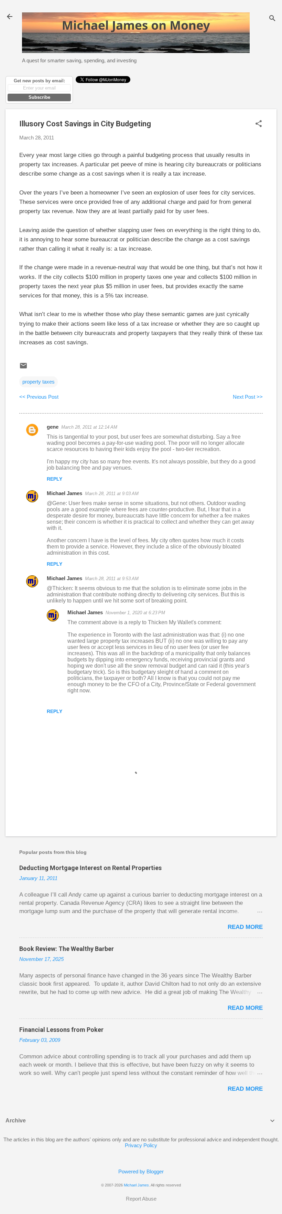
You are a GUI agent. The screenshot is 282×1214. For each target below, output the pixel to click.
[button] (258, 124)
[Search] (272, 18)
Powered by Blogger (141, 1171)
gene (52, 427)
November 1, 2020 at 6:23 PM (135, 612)
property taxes (38, 382)
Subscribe (39, 97)
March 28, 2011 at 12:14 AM (89, 427)
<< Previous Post (38, 397)
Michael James (64, 493)
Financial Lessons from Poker (61, 1029)
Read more (245, 927)
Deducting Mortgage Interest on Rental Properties (90, 867)
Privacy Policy (141, 1145)
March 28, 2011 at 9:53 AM (112, 578)
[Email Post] (23, 368)
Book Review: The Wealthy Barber (66, 948)
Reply (54, 479)
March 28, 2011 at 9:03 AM (112, 493)
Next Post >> (248, 397)
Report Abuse (141, 1199)
